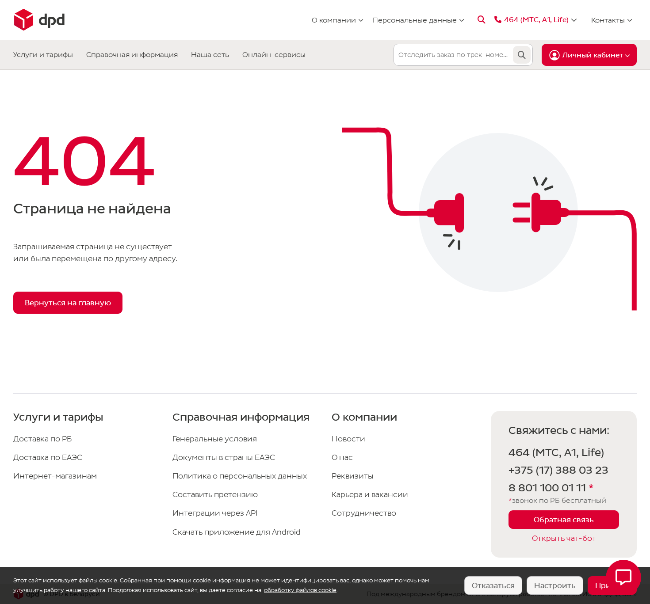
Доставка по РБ (42, 439)
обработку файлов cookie (300, 590)
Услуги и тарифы (43, 54)
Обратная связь (564, 519)
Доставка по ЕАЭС (47, 457)
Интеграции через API (214, 513)
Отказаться (493, 585)
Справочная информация (132, 54)
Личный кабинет (593, 55)
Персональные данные (414, 20)
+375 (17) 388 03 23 (558, 470)
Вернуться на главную (68, 303)
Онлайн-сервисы (274, 54)
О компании (334, 20)
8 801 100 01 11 (551, 488)
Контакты (608, 20)
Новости (348, 439)
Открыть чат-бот (564, 538)
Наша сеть (210, 54)
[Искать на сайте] (482, 20)
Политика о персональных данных (239, 476)
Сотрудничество (364, 513)
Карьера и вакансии (370, 494)
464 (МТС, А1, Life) (556, 453)
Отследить (522, 55)
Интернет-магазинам (55, 476)
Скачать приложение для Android (236, 532)
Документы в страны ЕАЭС (223, 457)
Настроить (555, 585)
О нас (342, 457)
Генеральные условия (214, 439)
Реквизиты (353, 476)
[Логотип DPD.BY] (39, 20)
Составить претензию (215, 494)
